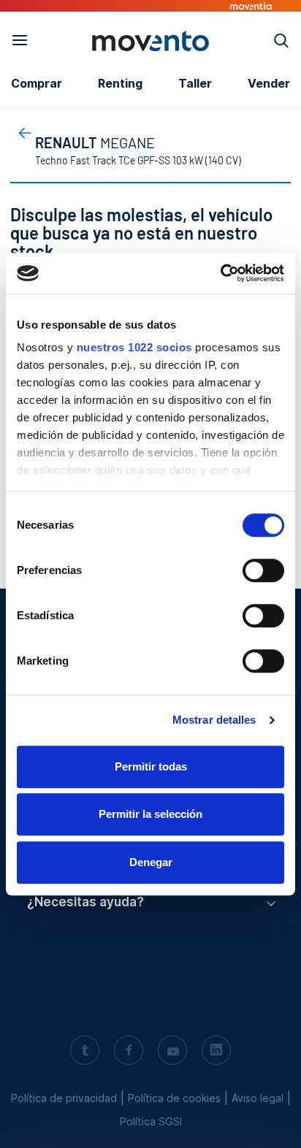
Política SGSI (151, 1121)
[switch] (263, 570)
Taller (195, 83)
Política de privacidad (64, 1098)
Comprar (36, 83)
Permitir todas (151, 766)
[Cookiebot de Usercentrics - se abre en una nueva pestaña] (220, 273)
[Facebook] (128, 1051)
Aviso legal (257, 1098)
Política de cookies (174, 1098)
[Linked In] (216, 1051)
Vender (269, 83)
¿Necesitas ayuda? (85, 902)
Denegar (150, 862)
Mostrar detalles (214, 719)
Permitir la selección (150, 814)
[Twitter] (84, 1051)
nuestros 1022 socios (134, 347)
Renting (120, 83)
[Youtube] (172, 1051)
